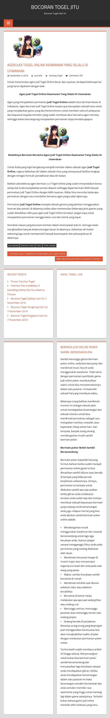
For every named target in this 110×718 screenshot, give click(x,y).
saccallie (38, 75)
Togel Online (50, 245)
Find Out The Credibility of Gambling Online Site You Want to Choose (26, 290)
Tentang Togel (55, 75)
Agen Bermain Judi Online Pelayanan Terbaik (78, 259)
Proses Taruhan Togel (23, 281)
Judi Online (13, 245)
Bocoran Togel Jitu (55, 7)
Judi (49, 183)
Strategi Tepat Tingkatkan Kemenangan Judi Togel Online (37, 254)
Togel (39, 245)
